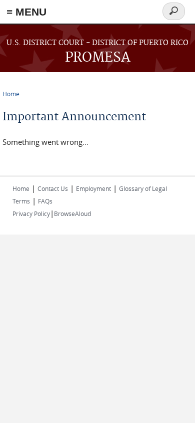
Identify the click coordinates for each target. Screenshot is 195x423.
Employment (93, 188)
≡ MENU (26, 12)
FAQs (45, 201)
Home (11, 94)
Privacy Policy (31, 213)
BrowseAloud (72, 213)
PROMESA (97, 58)
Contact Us (53, 188)
